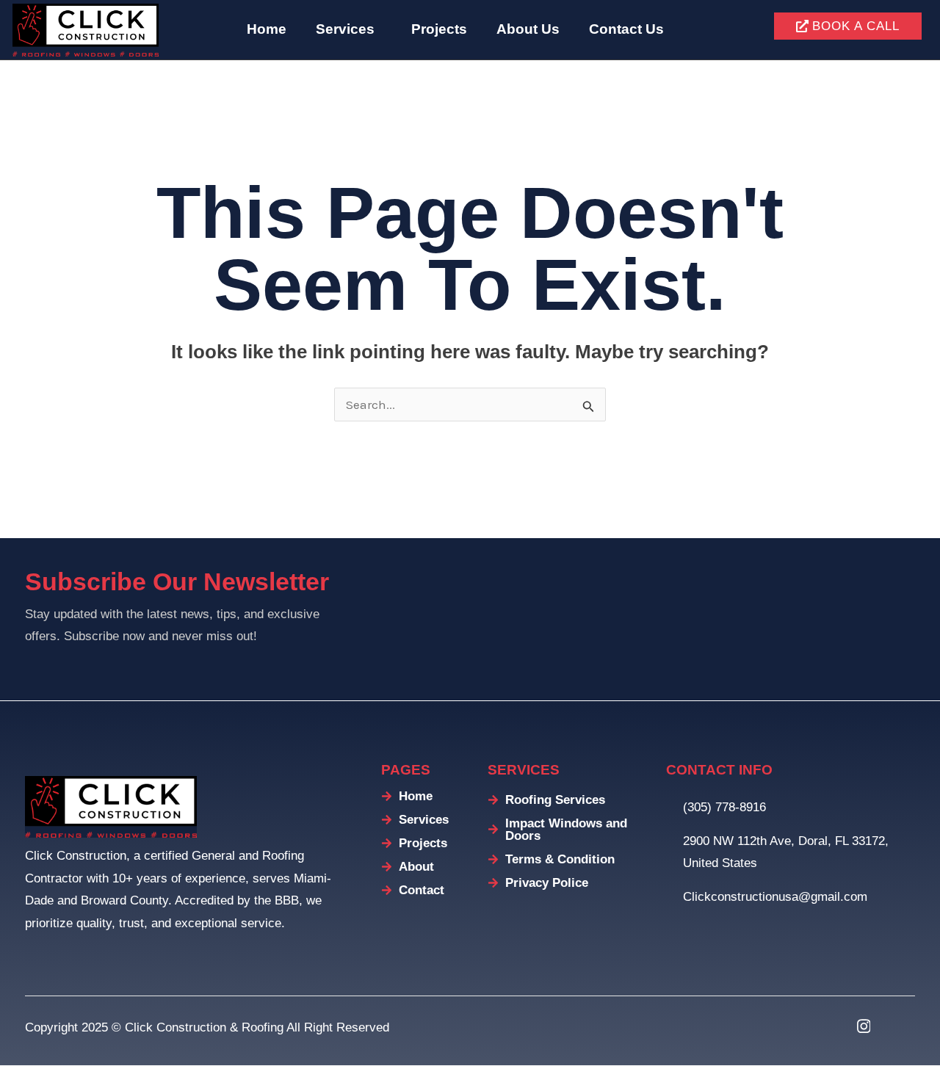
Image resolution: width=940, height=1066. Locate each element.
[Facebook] (827, 1026)
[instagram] (864, 1026)
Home (266, 29)
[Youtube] (900, 1026)
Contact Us (626, 29)
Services (345, 29)
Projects (439, 29)
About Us (528, 29)
